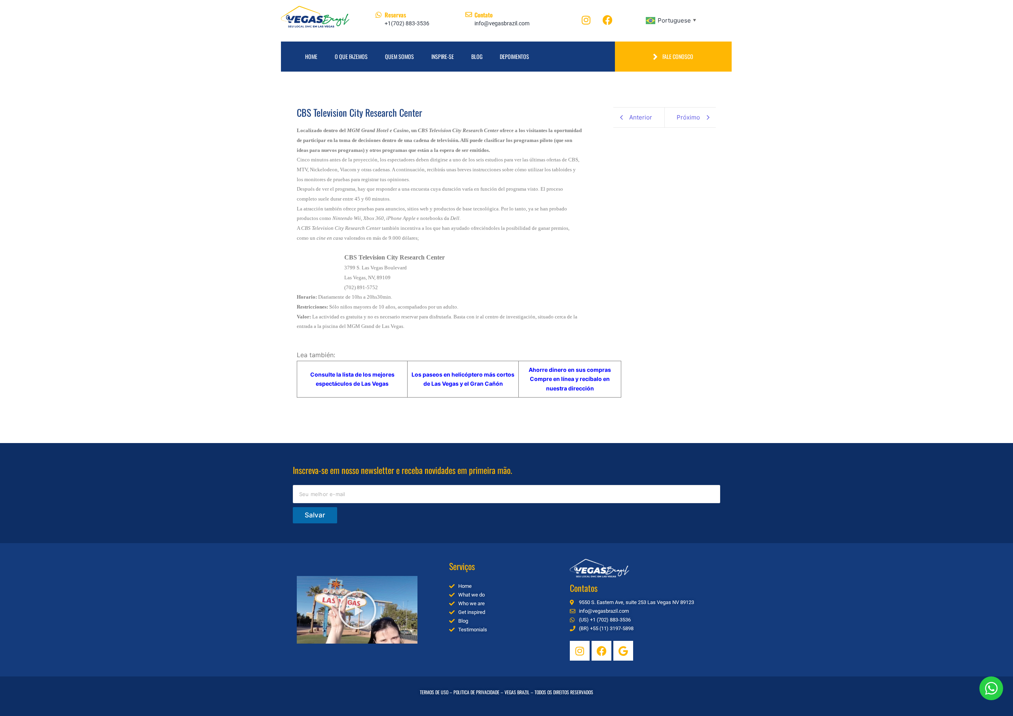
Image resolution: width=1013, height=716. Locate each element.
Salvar (315, 515)
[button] (357, 610)
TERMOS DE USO (434, 692)
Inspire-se (442, 56)
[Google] (623, 651)
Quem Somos (399, 56)
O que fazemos (351, 56)
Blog (476, 56)
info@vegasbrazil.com (501, 23)
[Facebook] (608, 20)
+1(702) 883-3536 (407, 23)
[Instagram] (586, 20)
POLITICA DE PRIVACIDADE (476, 692)
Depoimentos (514, 56)
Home (311, 56)
